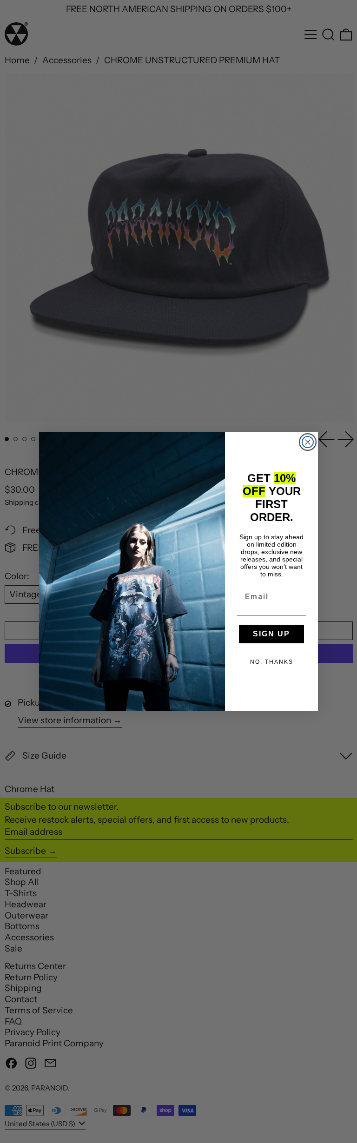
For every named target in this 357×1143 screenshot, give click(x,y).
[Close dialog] (307, 442)
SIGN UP (271, 634)
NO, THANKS (271, 662)
